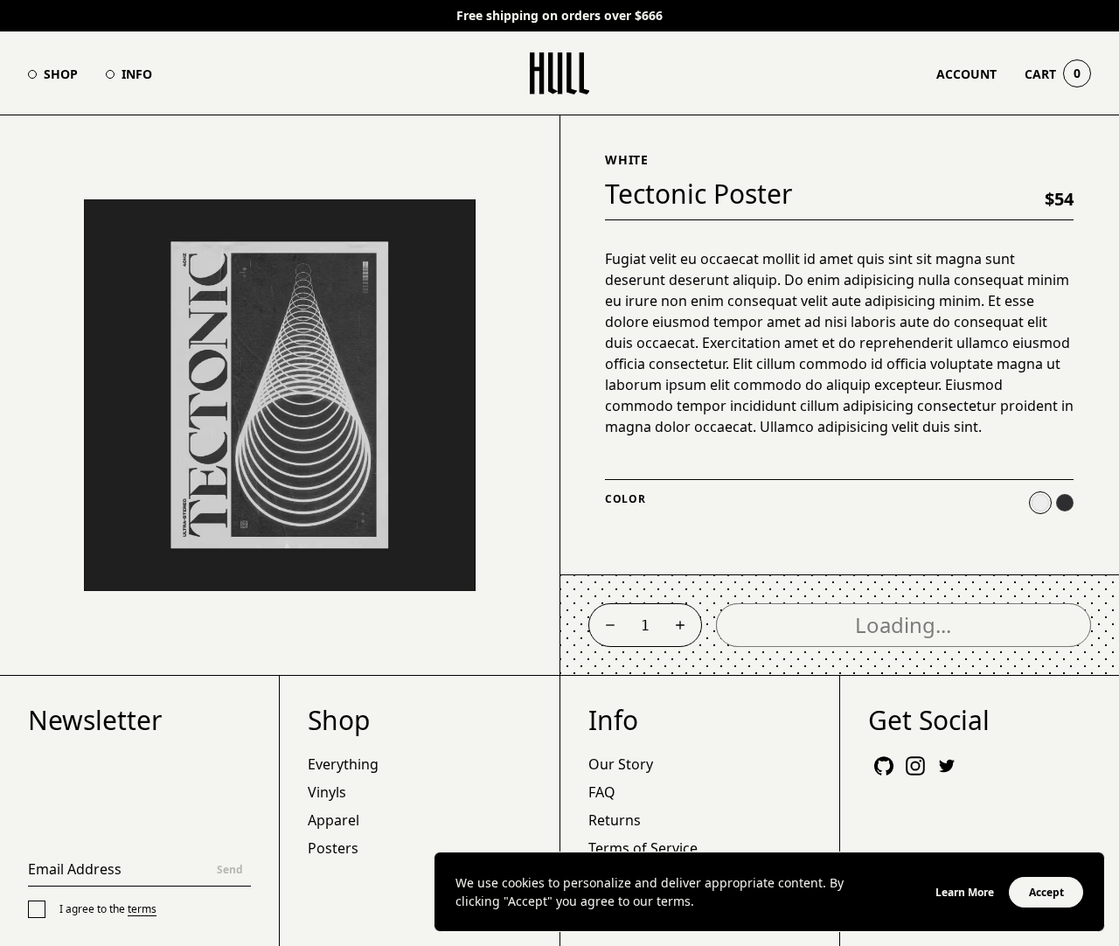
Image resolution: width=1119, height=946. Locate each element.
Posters (333, 848)
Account (966, 74)
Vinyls (327, 792)
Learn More (964, 892)
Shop (61, 74)
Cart (1053, 73)
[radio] (1040, 502)
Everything (343, 764)
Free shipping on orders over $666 (559, 16)
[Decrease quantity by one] (610, 625)
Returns (614, 820)
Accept (1046, 892)
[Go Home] (560, 73)
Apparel (333, 820)
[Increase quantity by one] (680, 625)
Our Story (620, 764)
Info (137, 74)
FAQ (601, 792)
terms (142, 908)
